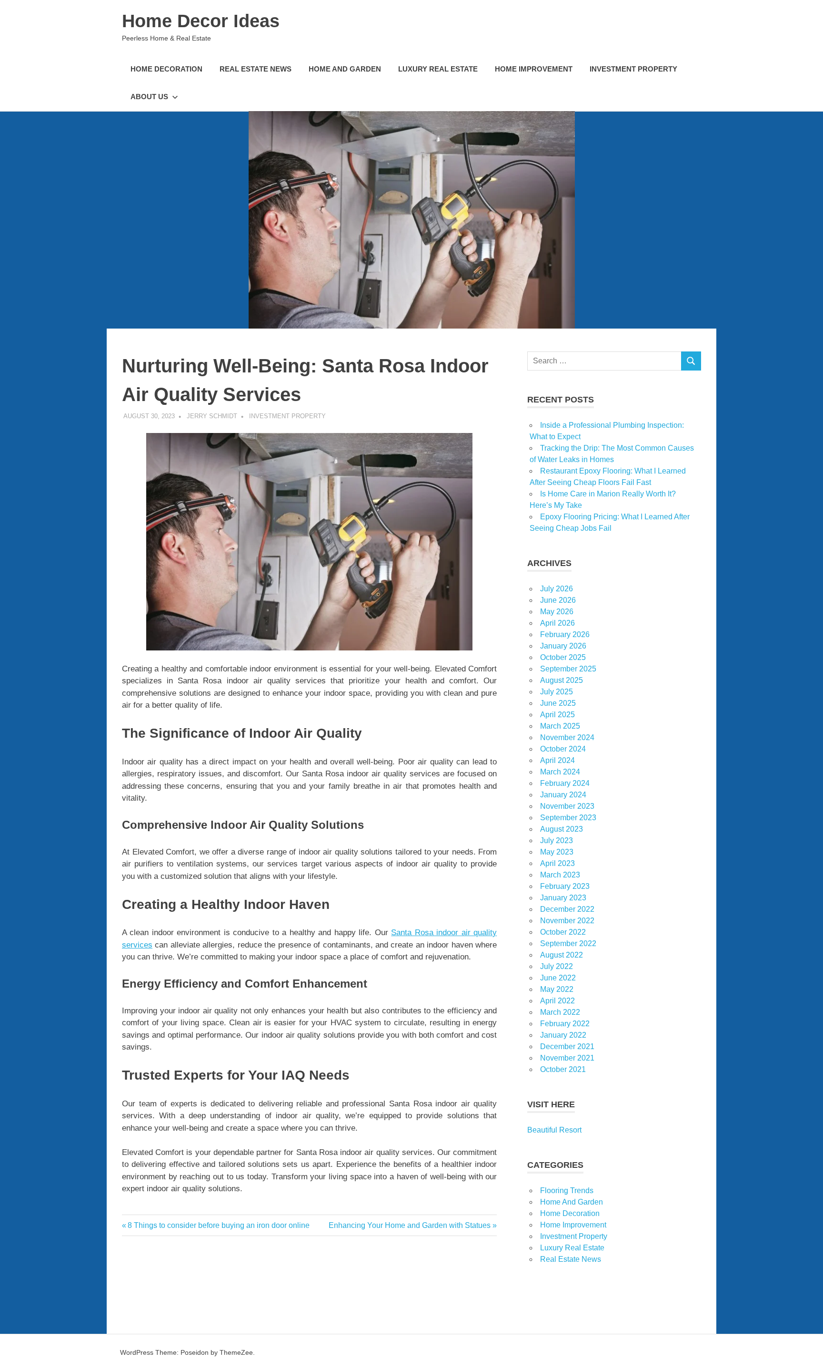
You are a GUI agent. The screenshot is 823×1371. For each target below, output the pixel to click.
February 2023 (565, 886)
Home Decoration (166, 69)
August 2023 (561, 829)
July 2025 (556, 692)
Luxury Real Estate (438, 69)
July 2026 (556, 589)
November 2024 (567, 737)
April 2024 (557, 760)
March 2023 (560, 875)
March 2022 (560, 1012)
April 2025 (557, 715)
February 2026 (565, 634)
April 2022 (557, 1001)
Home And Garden (345, 69)
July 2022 (556, 966)
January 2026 (563, 646)
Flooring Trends (566, 1190)
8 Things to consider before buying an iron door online (218, 1225)
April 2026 (557, 623)
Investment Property (633, 69)
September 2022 (568, 943)
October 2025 (563, 657)
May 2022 (556, 989)
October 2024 (563, 749)
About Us (149, 97)
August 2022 (561, 955)
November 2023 (567, 806)
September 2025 (568, 669)
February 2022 (565, 1024)
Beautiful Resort (554, 1130)
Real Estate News (255, 69)
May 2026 (556, 612)
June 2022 (558, 978)
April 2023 (557, 863)
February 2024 (565, 783)
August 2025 (561, 680)
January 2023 (563, 898)
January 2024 (563, 795)
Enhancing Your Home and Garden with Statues (410, 1225)
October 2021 (563, 1069)
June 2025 (558, 703)
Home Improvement (533, 69)
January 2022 (563, 1035)
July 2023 (556, 840)
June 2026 (558, 600)
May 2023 (556, 852)
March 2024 (560, 772)
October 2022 (563, 932)
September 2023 (568, 818)
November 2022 (567, 921)
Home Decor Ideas (201, 21)
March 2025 (560, 726)
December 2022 (567, 909)
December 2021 (567, 1046)
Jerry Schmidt (212, 416)
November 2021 (567, 1058)
